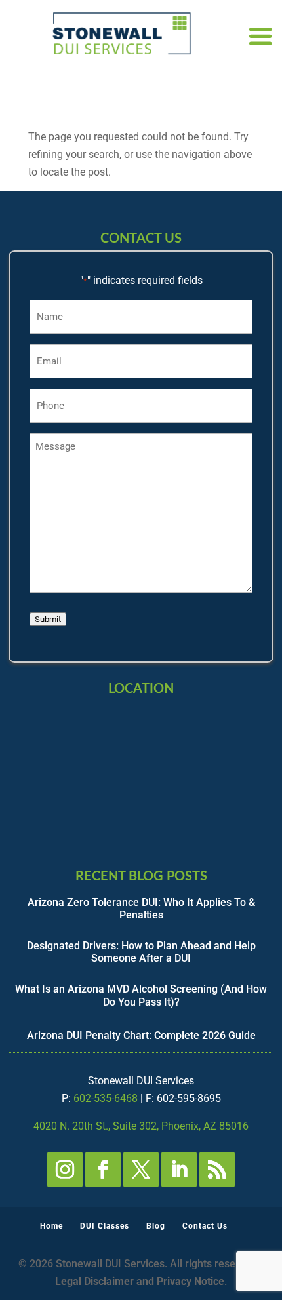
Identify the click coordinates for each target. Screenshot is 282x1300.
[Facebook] (103, 1169)
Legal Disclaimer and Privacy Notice (139, 1281)
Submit (48, 619)
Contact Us (205, 1226)
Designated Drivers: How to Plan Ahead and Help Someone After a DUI (141, 951)
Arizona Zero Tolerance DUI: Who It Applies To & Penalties (141, 908)
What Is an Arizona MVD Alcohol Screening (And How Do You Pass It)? (141, 995)
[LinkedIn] (179, 1169)
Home (51, 1226)
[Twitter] (141, 1169)
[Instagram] (65, 1169)
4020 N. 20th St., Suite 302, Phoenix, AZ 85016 (141, 1126)
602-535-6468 (105, 1098)
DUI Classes (104, 1226)
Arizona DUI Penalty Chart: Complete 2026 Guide (141, 1035)
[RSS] (217, 1169)
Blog (155, 1226)
